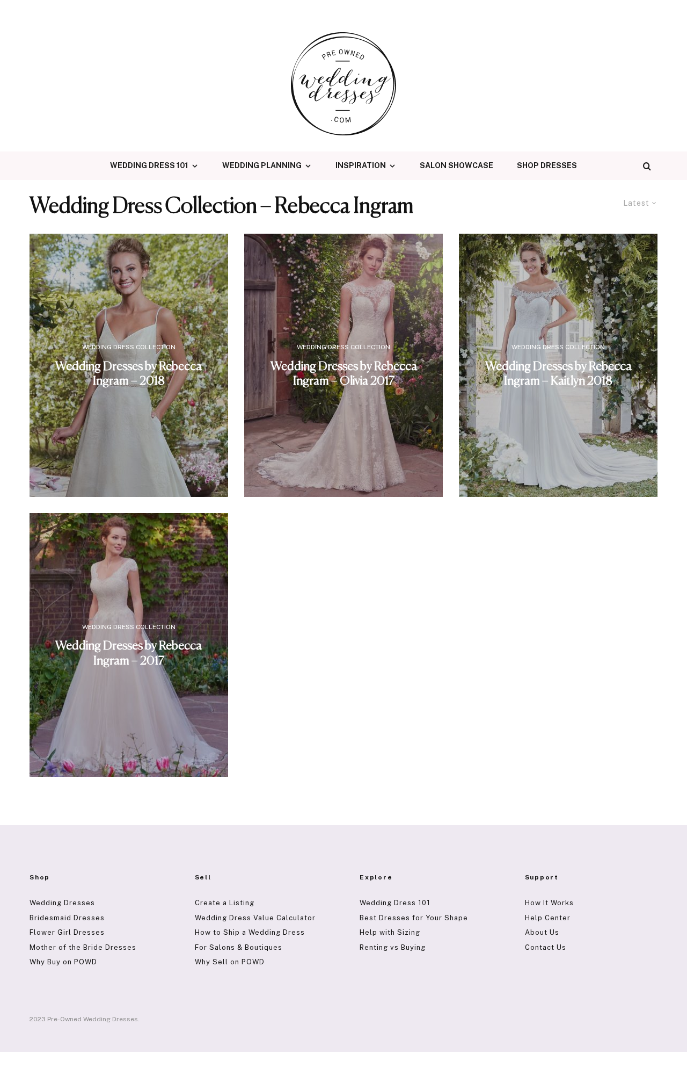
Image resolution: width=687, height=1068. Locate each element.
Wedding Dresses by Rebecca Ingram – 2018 (128, 373)
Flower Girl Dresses (67, 932)
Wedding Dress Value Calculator (255, 918)
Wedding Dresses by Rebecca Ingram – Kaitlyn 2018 (558, 373)
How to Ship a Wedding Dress (250, 932)
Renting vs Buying (393, 947)
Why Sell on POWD (230, 962)
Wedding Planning (262, 165)
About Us (542, 932)
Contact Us (545, 947)
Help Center (548, 918)
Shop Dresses (547, 165)
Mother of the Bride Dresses (83, 947)
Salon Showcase (456, 165)
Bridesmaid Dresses (67, 918)
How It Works (549, 903)
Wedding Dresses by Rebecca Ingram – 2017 (128, 653)
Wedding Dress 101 (149, 165)
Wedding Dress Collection (129, 347)
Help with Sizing (390, 932)
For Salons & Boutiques (238, 947)
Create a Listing (224, 903)
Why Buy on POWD (63, 962)
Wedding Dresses (62, 903)
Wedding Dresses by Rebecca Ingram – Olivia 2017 (344, 373)
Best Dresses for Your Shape (414, 918)
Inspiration (360, 165)
